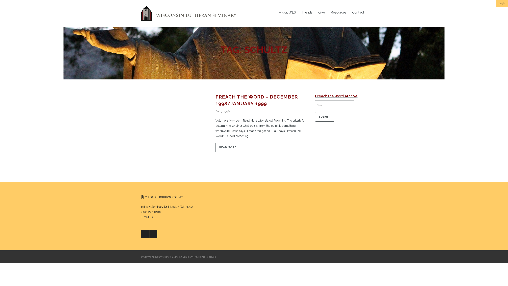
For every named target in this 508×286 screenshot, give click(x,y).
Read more (227, 147)
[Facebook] (145, 234)
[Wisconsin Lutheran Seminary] (189, 13)
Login (502, 3)
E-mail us (147, 217)
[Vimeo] (153, 234)
